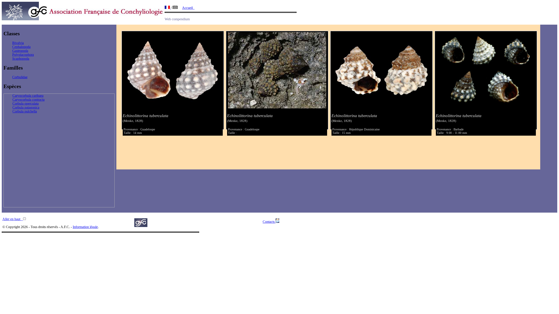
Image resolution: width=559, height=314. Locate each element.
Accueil (188, 8)
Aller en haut (12, 219)
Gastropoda (20, 51)
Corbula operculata (25, 103)
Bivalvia (18, 43)
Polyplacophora (23, 54)
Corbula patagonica (25, 107)
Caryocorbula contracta (28, 99)
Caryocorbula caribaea (27, 95)
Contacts (269, 222)
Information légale (85, 227)
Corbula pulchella (24, 111)
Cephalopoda (21, 47)
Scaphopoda (20, 58)
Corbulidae (20, 77)
